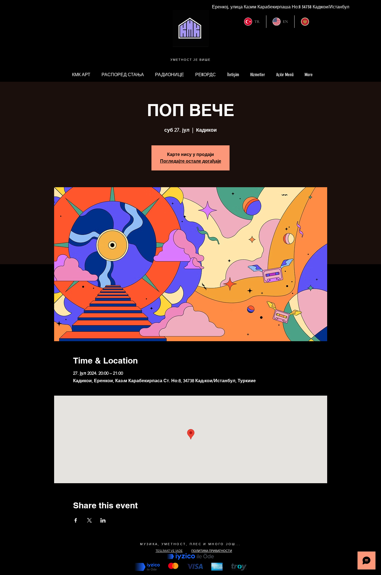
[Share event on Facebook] (75, 520)
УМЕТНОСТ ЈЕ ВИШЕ (190, 60)
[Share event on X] (89, 520)
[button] (285, 75)
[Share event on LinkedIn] (103, 520)
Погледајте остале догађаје (190, 161)
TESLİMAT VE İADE (169, 551)
